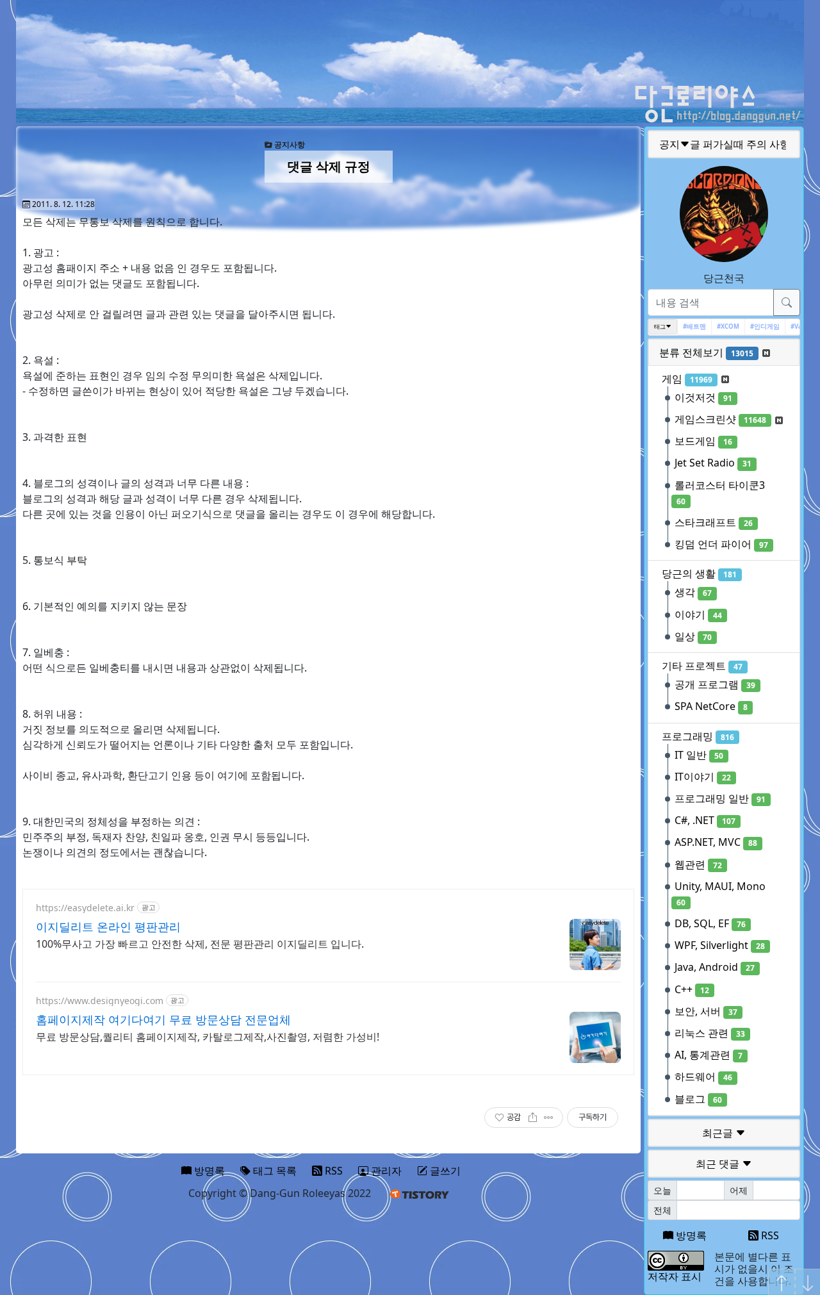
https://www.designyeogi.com (99, 1000)
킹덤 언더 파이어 (721, 544)
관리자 (385, 1171)
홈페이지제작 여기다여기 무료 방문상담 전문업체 (163, 1019)
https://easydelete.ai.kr (85, 907)
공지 (724, 144)
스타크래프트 (714, 522)
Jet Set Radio (713, 463)
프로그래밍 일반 (720, 798)
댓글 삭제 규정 (328, 166)
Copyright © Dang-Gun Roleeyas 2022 (279, 1193)
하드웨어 (703, 1076)
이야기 (698, 614)
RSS (768, 1235)
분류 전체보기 (706, 352)
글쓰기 (444, 1171)
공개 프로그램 (715, 684)
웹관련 (698, 864)
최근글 (718, 1133)
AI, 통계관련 (708, 1055)
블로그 (698, 1099)
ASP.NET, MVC (716, 842)
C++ (692, 989)
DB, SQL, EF (710, 923)
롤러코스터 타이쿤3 (720, 492)
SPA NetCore (711, 706)
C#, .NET (705, 820)
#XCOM (719, 326)
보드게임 (703, 441)
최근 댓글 (719, 1164)
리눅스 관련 (710, 1033)
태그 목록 (273, 1171)
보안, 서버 (706, 1011)
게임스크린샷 (720, 419)
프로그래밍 (698, 736)
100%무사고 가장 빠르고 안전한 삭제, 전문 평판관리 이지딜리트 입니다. (200, 944)
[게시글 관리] (549, 1117)
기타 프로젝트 (702, 666)
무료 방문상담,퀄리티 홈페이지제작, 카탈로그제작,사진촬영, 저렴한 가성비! (207, 1037)
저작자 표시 (674, 1276)
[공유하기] (533, 1117)
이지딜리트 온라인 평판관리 (108, 926)
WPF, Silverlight (720, 945)
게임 (687, 379)
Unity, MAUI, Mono (720, 893)
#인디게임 (756, 326)
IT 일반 (699, 755)
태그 (660, 326)
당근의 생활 (699, 573)
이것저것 (703, 397)
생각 (693, 592)
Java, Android (715, 967)
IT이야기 (703, 777)
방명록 (690, 1235)
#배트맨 (685, 326)
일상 (693, 636)
